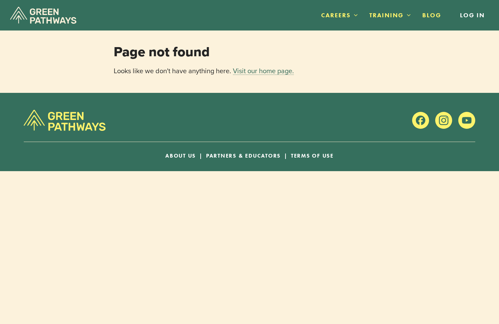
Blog (431, 15)
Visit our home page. (263, 71)
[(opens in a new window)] (420, 120)
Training (386, 15)
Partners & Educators (243, 156)
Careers (336, 15)
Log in (472, 15)
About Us (180, 156)
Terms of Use (312, 156)
